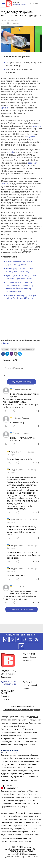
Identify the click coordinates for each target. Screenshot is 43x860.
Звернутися (6, 699)
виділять (37, 126)
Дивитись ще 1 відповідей (22, 609)
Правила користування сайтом (21, 706)
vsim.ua (4, 183)
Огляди (26, 688)
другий (4, 107)
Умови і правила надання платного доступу (21, 710)
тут (27, 726)
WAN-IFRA (21, 735)
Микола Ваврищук (26, 349)
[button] (3, 3)
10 (9, 23)
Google (6, 343)
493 (16, 23)
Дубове (5, 349)
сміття (13, 349)
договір (10, 152)
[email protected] (21, 853)
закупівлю (30, 136)
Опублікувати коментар (21, 382)
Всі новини (34, 3)
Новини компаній (30, 685)
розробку (32, 163)
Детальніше (6, 677)
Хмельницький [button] (19, 4)
